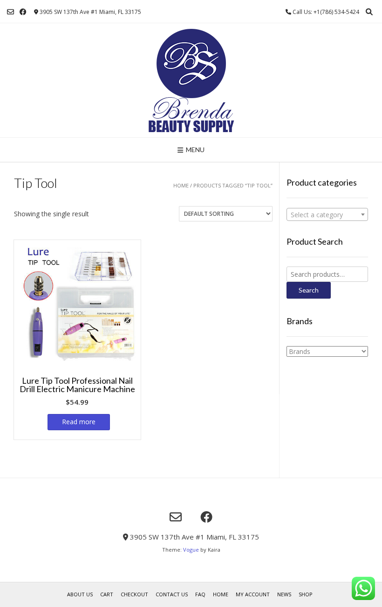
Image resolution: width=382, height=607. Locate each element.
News (284, 594)
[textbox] (327, 214)
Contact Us (172, 594)
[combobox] (327, 214)
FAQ (200, 594)
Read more (79, 421)
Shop (306, 594)
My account (253, 594)
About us (80, 594)
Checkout (134, 594)
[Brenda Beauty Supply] (191, 80)
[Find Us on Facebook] (23, 12)
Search (309, 290)
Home (181, 185)
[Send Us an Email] (10, 12)
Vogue (191, 549)
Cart (106, 594)
